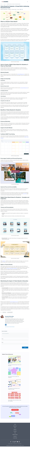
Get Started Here (15, 409)
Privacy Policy (15, 443)
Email (2, 342)
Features (15, 429)
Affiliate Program (15, 434)
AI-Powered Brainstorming (24, 87)
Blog (15, 432)
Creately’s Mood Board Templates (12, 268)
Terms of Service (10, 443)
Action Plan (25, 193)
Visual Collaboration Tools (14, 301)
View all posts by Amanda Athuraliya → (10, 326)
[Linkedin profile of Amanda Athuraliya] (5, 324)
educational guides (9, 312)
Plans (15, 427)
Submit (25, 347)
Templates (15, 431)
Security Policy (19, 443)
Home (15, 424)
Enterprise (15, 436)
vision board (4, 312)
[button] (27, 1)
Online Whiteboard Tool (20, 74)
